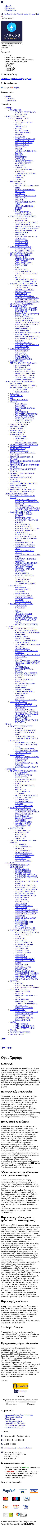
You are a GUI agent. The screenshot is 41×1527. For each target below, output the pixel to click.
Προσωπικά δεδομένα (13, 1417)
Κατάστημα (22, 1391)
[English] (2, 16)
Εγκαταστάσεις (10, 10)
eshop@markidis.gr (25, 1448)
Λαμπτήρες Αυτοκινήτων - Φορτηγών (19, 1415)
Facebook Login (10, 14)
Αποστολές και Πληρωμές (15, 1423)
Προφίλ (8, 6)
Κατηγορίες (6, 104)
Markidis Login (22, 14)
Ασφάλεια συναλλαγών (14, 1421)
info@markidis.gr (10, 1448)
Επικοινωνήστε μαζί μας (14, 1427)
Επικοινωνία (9, 8)
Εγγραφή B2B (22, 1386)
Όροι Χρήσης (10, 1419)
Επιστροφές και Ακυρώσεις (15, 1425)
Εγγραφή (32, 14)
